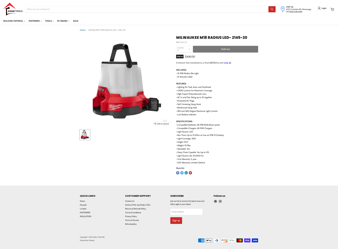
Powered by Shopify (87, 240)
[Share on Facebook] (177, 172)
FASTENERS (34, 21)
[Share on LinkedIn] (186, 172)
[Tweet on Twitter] (182, 172)
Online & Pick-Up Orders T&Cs (137, 205)
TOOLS (48, 21)
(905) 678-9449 (295, 11)
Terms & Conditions (133, 212)
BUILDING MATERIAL (13, 21)
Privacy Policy (131, 216)
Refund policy (131, 224)
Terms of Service (132, 220)
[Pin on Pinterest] (190, 172)
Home (82, 30)
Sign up (176, 220)
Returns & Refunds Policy (135, 209)
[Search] (272, 9)
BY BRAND (62, 21)
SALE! (75, 21)
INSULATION (85, 216)
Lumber (83, 209)
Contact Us (129, 201)
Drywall (83, 205)
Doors (82, 201)
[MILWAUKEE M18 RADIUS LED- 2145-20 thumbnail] (85, 135)
